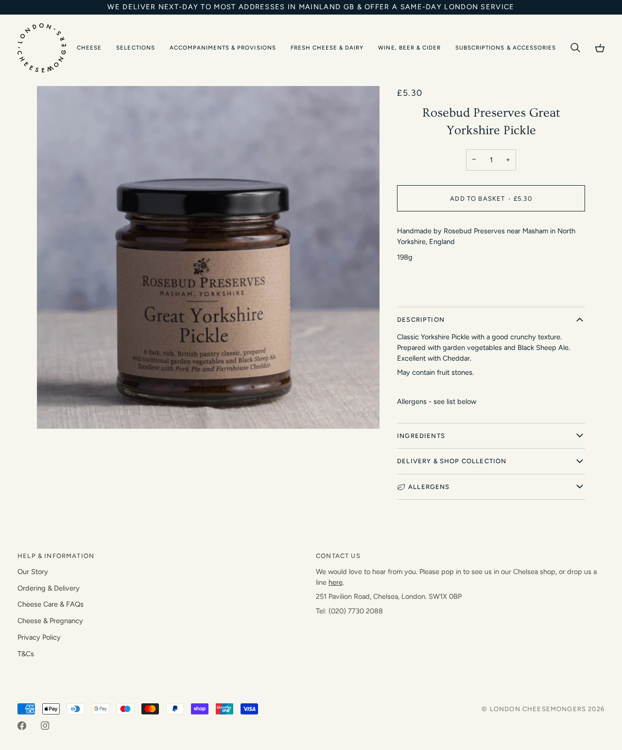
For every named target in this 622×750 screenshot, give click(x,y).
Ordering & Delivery (48, 588)
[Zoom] (55, 410)
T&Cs (25, 653)
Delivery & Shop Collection (451, 461)
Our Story (32, 571)
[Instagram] (45, 725)
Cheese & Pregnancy (50, 620)
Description (421, 319)
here (335, 582)
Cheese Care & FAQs (50, 604)
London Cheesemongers (538, 709)
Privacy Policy (39, 637)
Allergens (429, 486)
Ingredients (421, 435)
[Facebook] (21, 725)
